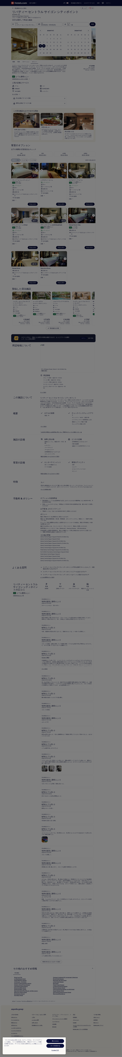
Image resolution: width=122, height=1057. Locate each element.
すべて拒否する (55, 1046)
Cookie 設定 (55, 1050)
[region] (34, 1045)
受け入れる (55, 1041)
